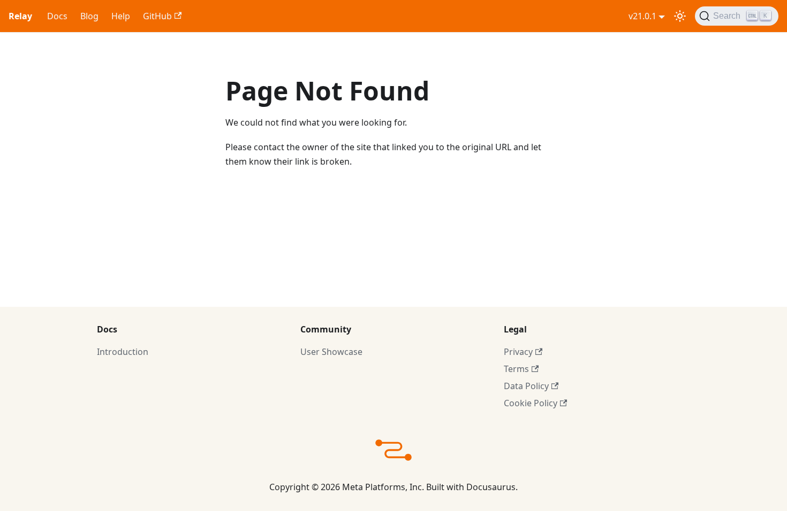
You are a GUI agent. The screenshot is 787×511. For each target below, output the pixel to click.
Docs (57, 16)
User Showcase (331, 352)
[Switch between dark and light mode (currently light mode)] (679, 16)
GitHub (157, 16)
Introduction (122, 352)
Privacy (518, 352)
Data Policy (526, 386)
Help (120, 16)
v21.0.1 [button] (642, 16)
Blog (89, 16)
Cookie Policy (530, 403)
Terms (516, 369)
